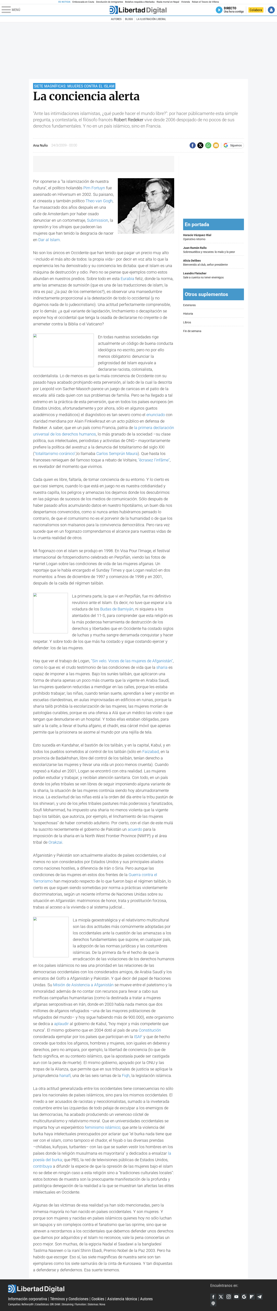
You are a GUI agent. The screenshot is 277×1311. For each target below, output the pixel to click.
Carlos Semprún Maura (117, 453)
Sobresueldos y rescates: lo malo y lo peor (209, 250)
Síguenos (236, 145)
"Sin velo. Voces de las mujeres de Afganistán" (132, 660)
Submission (97, 220)
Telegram (260, 1297)
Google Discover (244, 1297)
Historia (188, 313)
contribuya (42, 1166)
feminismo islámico (102, 1127)
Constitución (150, 1030)
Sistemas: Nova (96, 1304)
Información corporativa (27, 1298)
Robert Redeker (128, 119)
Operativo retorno (197, 237)
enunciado (155, 414)
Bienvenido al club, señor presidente (205, 262)
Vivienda (185, 2)
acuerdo (135, 829)
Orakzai (55, 842)
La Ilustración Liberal (151, 19)
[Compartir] (193, 145)
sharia (161, 667)
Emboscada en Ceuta (83, 2)
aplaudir (61, 1023)
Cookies (97, 1298)
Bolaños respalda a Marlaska (140, 2)
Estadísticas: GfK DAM (47, 1304)
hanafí (65, 1075)
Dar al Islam (49, 239)
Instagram (229, 1297)
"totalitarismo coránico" (55, 453)
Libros (187, 322)
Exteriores (189, 305)
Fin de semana (192, 331)
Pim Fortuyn (94, 187)
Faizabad (150, 751)
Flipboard (252, 1297)
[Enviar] (208, 145)
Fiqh (126, 1075)
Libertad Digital (109, 1289)
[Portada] (138, 10)
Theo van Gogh (99, 200)
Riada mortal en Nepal (168, 2)
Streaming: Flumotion (74, 1304)
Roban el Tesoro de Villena (205, 2)
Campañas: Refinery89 (20, 1304)
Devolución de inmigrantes (109, 2)
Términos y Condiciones (69, 1298)
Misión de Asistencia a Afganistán (83, 984)
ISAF (138, 1036)
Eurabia (127, 278)
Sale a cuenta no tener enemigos (203, 275)
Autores (116, 19)
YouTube (236, 1297)
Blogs (129, 19)
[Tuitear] (200, 145)
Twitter (221, 1297)
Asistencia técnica (122, 1298)
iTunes (213, 1303)
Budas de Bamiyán (116, 609)
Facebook (213, 1297)
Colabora (256, 10)
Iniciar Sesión (271, 9)
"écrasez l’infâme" (154, 460)
